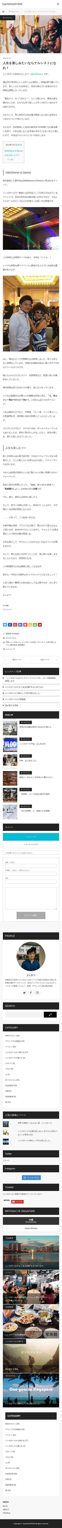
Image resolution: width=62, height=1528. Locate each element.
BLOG (5, 1506)
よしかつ (31, 975)
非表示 (18, 145)
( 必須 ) (10, 862)
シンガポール (15, 642)
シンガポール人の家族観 (15, 699)
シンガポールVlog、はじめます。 (33, 744)
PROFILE (6, 1513)
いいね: (10, 159)
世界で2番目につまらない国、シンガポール (35, 1123)
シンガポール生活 (28, 642)
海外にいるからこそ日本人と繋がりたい (36, 777)
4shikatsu (15, 634)
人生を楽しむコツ (11, 155)
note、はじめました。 (28, 760)
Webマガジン (10, 1036)
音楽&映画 (9, 1097)
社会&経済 (9, 1085)
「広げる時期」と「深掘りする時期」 (35, 811)
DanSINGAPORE (29, 1523)
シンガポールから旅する (14, 1052)
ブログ (8, 1069)
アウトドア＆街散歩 (13, 1041)
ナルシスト (40, 642)
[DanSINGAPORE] (26, 4)
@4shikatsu (36, 74)
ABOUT (6, 1510)
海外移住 (21, 645)
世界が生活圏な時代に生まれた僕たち (35, 727)
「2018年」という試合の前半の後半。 (35, 794)
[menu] (58, 4)
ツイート (6, 1160)
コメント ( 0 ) (31, 837)
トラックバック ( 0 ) (31, 844)
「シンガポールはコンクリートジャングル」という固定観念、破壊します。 (31, 679)
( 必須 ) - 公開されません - (18, 870)
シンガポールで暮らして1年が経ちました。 (23, 693)
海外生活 (13, 645)
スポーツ (8, 1063)
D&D (8, 642)
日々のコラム (7, 18)
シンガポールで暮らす (14, 1058)
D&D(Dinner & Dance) (13, 151)
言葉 (7, 1091)
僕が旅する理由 (11, 705)
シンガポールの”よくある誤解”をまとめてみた (24, 687)
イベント (8, 1047)
